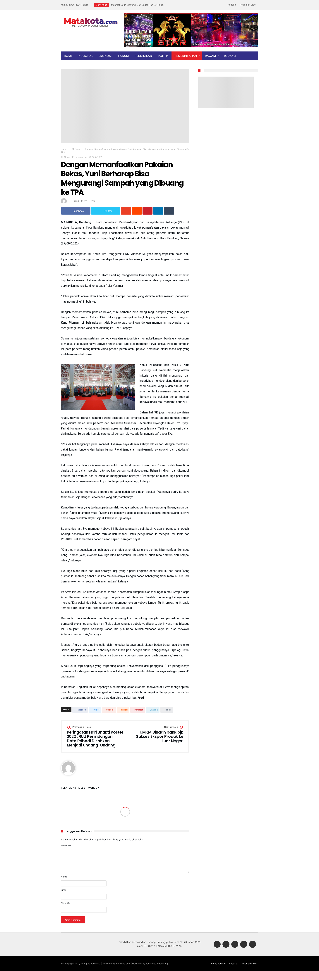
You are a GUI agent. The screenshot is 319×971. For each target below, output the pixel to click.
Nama (64, 876)
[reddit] (137, 211)
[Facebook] (217, 944)
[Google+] (234, 944)
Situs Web (66, 903)
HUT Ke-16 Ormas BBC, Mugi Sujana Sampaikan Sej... (138, 5)
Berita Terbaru (218, 963)
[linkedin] (158, 211)
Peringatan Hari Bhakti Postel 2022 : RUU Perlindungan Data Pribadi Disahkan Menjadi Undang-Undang (95, 737)
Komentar (67, 845)
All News (76, 149)
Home (64, 149)
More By (94, 788)
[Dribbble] (243, 944)
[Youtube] (252, 944)
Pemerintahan (79, 157)
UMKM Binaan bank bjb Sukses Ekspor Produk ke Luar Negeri (159, 734)
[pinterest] (147, 211)
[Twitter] (225, 944)
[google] (126, 211)
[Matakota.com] (91, 17)
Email (63, 890)
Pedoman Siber (248, 4)
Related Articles (73, 788)
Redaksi (232, 4)
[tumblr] (169, 211)
